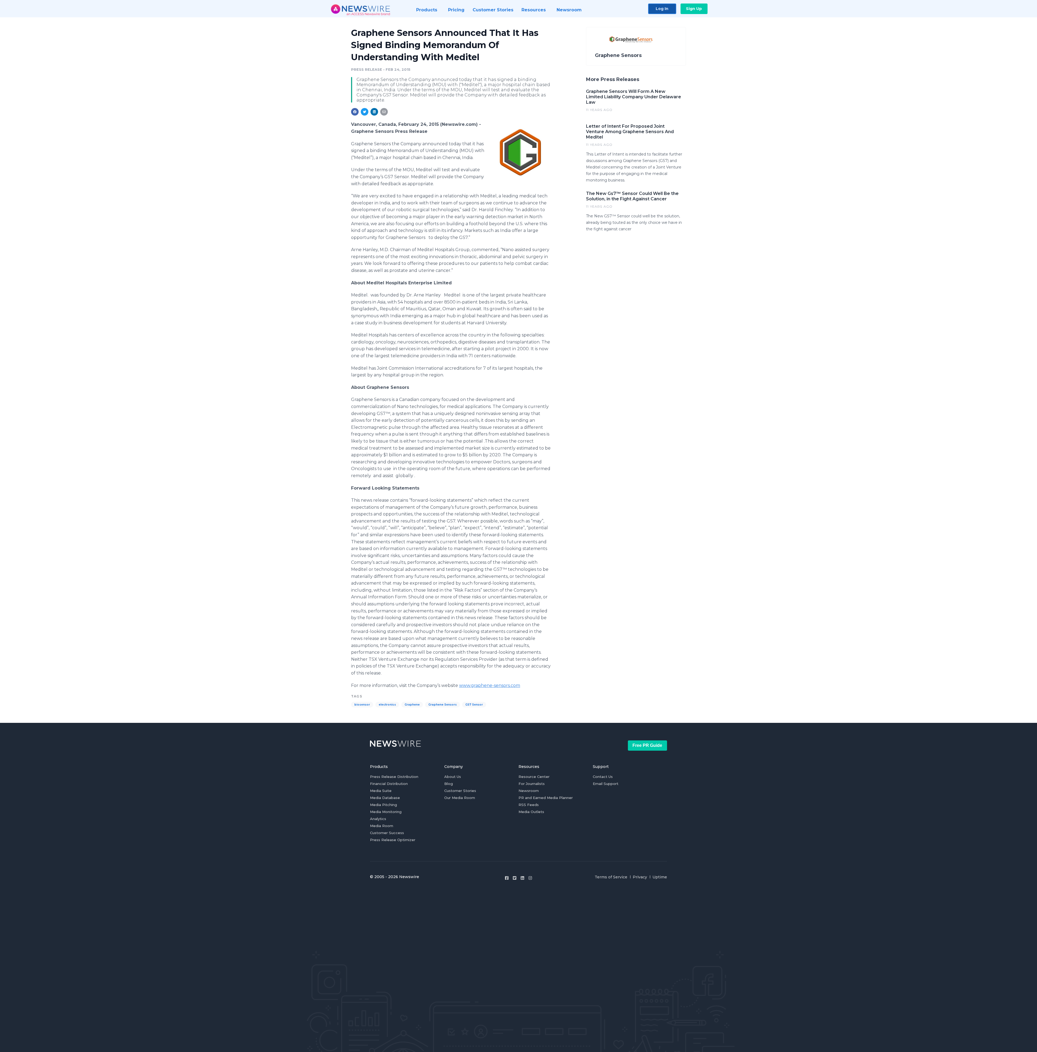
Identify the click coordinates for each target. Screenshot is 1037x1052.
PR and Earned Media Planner (545, 797)
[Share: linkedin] (374, 111)
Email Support (605, 783)
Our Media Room (459, 797)
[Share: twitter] (364, 111)
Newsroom (528, 790)
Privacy (640, 877)
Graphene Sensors (442, 704)
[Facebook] (507, 878)
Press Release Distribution (394, 776)
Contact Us (603, 776)
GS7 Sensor (474, 704)
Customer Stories (460, 790)
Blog (448, 783)
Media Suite (381, 790)
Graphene (412, 704)
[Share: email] (384, 111)
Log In (662, 8)
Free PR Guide (647, 745)
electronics (387, 704)
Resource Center (534, 776)
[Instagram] (530, 878)
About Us (452, 776)
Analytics (378, 819)
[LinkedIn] (522, 878)
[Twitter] (514, 878)
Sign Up (694, 8)
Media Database (385, 797)
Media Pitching (383, 805)
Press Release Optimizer (392, 840)
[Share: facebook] (354, 111)
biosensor (362, 704)
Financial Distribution (389, 783)
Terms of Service (611, 877)
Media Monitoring (386, 812)
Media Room (381, 826)
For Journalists (531, 783)
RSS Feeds (528, 805)
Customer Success (387, 833)
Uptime (659, 877)
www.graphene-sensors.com (489, 685)
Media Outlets (531, 812)
